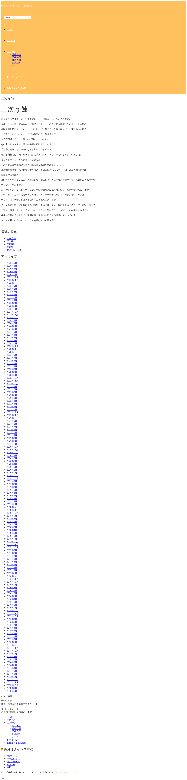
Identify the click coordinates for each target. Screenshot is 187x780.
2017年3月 (12, 567)
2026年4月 (12, 266)
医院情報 (11, 51)
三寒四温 (11, 244)
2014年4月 (12, 668)
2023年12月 (12, 346)
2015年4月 (12, 633)
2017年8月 (12, 553)
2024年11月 (12, 314)
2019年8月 (12, 484)
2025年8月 (12, 289)
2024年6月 (12, 329)
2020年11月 (12, 449)
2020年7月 (12, 461)
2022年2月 (12, 406)
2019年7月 (12, 487)
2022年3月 (12, 403)
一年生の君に (13, 758)
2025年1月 (12, 309)
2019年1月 (12, 504)
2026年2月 (12, 271)
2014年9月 (12, 653)
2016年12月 (12, 576)
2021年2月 (12, 441)
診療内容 (16, 60)
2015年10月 (12, 616)
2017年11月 (12, 544)
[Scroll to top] (2, 777)
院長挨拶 (16, 54)
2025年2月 (12, 306)
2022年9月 (12, 386)
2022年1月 (12, 409)
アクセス (11, 40)
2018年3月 (12, 533)
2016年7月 (12, 590)
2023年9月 (12, 355)
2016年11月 (12, 579)
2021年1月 (12, 444)
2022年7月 (12, 392)
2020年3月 (12, 467)
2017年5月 (12, 561)
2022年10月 (12, 383)
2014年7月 (12, 659)
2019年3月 (12, 498)
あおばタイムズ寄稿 (16, 88)
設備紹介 (16, 63)
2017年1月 (12, 573)
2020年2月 (12, 470)
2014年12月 (12, 645)
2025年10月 (12, 283)
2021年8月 (12, 424)
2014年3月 (12, 671)
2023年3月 (12, 369)
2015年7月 (12, 625)
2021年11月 (12, 415)
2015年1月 (12, 642)
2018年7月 (12, 521)
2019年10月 (12, 478)
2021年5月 (12, 432)
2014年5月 (12, 665)
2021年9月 (12, 421)
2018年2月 (12, 536)
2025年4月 (12, 300)
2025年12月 (12, 277)
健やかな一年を (14, 250)
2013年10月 (12, 685)
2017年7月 (12, 556)
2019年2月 (12, 501)
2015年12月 (12, 610)
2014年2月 (12, 673)
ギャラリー (17, 66)
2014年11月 (12, 648)
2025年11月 (12, 280)
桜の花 (10, 241)
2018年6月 (12, 524)
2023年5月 (12, 363)
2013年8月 (12, 691)
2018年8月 (12, 518)
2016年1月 (12, 607)
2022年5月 (12, 398)
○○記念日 (11, 238)
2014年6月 (12, 662)
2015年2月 (12, 639)
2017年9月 (12, 550)
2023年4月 (12, 366)
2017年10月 (12, 547)
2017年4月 (12, 564)
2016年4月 (12, 599)
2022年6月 (12, 395)
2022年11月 (12, 380)
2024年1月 (12, 343)
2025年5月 (12, 297)
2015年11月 (12, 613)
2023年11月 (12, 349)
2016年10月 (12, 582)
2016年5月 (12, 596)
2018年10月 (12, 513)
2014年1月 (12, 676)
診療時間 (16, 57)
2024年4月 (12, 335)
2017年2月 (12, 570)
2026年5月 (12, 263)
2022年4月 (12, 401)
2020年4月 (12, 464)
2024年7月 (12, 326)
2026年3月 (12, 268)
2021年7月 (12, 426)
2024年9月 (12, 320)
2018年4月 (12, 530)
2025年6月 (12, 294)
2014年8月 (12, 656)
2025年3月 (12, 303)
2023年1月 (12, 375)
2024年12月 (12, 312)
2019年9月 (12, 481)
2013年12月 (12, 679)
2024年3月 (12, 337)
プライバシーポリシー (66, 772)
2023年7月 (12, 357)
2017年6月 (12, 559)
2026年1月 (12, 274)
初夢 (9, 767)
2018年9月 (12, 515)
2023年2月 (12, 372)
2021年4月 (12, 435)
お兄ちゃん (12, 756)
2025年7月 (12, 291)
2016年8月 (12, 587)
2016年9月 (12, 584)
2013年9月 (12, 688)
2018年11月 (12, 510)
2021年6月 (12, 429)
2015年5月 (12, 630)
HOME (9, 29)
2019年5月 (12, 493)
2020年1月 (12, 472)
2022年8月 (12, 389)
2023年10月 (12, 352)
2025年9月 (12, 286)
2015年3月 (12, 636)
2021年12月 (12, 412)
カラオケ (11, 764)
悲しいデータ (13, 761)
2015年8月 (12, 622)
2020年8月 (12, 458)
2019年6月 (12, 490)
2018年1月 (12, 538)
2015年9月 (12, 619)
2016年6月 (12, 593)
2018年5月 (12, 527)
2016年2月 (12, 605)
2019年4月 (12, 495)
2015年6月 (12, 628)
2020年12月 (12, 447)
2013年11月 (12, 682)
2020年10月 (12, 452)
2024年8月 (12, 323)
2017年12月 (12, 541)
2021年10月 (12, 418)
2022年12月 (12, 378)
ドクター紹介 (13, 77)
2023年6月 (12, 360)
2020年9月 (12, 455)
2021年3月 (12, 438)
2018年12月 (12, 507)
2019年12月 (12, 475)
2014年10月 (12, 650)
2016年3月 (12, 602)
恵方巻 (10, 247)
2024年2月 (12, 340)
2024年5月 (12, 332)
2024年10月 (12, 317)
